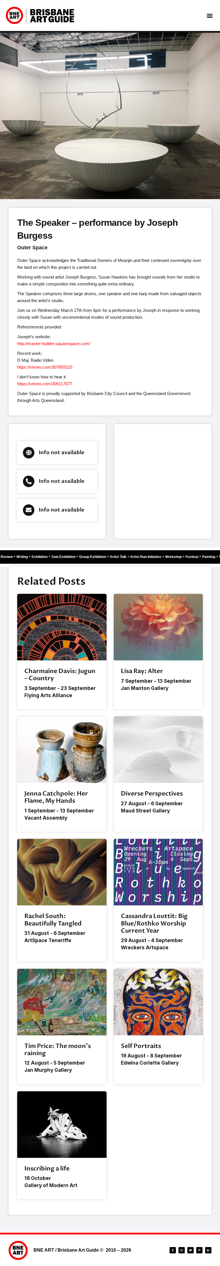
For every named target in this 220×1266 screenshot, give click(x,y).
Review (10, 557)
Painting (212, 557)
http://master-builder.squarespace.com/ (53, 343)
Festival (195, 557)
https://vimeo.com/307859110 (44, 367)
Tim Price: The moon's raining (57, 1049)
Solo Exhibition (67, 557)
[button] (209, 15)
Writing (25, 557)
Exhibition (43, 557)
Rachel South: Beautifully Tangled (53, 919)
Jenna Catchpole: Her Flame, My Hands (56, 797)
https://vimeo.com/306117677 (44, 383)
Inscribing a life (47, 1168)
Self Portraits (141, 1046)
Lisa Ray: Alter (142, 671)
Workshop (176, 557)
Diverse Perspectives (152, 793)
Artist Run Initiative (149, 557)
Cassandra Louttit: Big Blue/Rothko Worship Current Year (154, 923)
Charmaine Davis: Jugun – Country (59, 674)
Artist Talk (121, 557)
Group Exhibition (95, 557)
